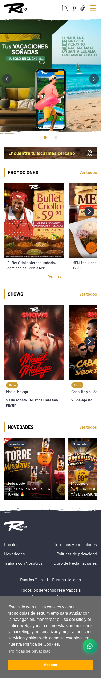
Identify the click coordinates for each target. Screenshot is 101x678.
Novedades (14, 553)
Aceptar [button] (50, 664)
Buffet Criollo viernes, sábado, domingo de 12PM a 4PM (31, 265)
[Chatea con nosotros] (90, 646)
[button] (94, 79)
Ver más (54, 276)
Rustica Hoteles (66, 579)
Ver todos (88, 172)
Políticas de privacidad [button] (30, 651)
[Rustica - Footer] (17, 526)
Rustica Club (31, 579)
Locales (11, 544)
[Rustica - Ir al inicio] (15, 8)
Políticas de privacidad (76, 553)
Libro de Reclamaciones (75, 563)
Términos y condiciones (75, 544)
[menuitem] (65, 8)
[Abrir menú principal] (93, 8)
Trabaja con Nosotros (23, 563)
